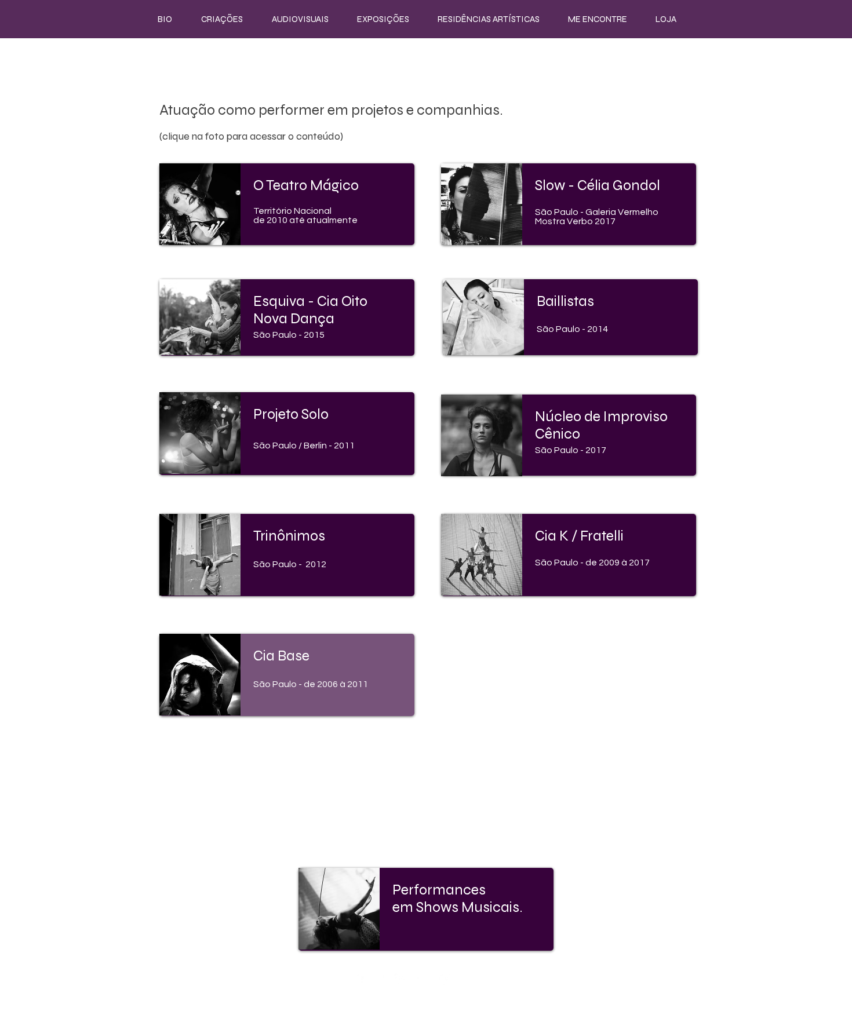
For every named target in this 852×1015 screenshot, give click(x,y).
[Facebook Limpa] (358, 980)
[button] (222, 19)
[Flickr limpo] (422, 980)
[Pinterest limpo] (444, 980)
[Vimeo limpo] (401, 980)
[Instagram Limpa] (379, 980)
